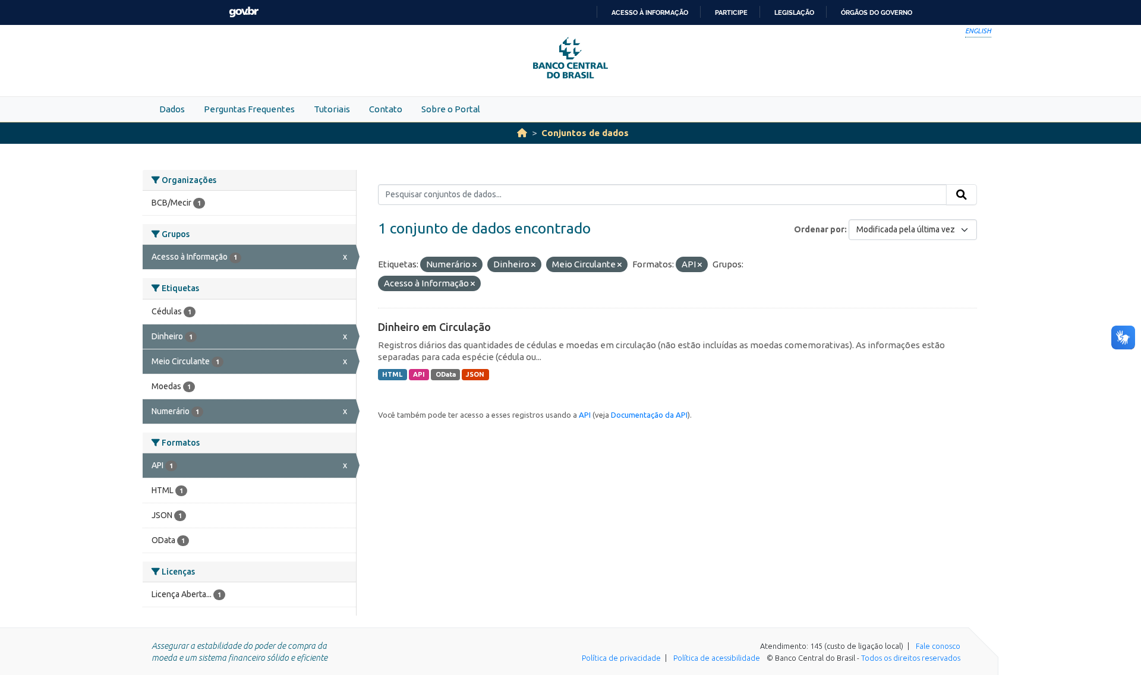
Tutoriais (332, 109)
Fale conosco (938, 646)
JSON (475, 374)
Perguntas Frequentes (249, 109)
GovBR (244, 12)
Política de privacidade (621, 658)
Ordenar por (819, 229)
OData (446, 374)
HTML (392, 374)
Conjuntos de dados (585, 133)
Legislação (794, 12)
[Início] (522, 133)
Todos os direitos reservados (910, 658)
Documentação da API (649, 415)
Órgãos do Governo (876, 12)
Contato (385, 109)
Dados (172, 109)
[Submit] (961, 195)
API (419, 374)
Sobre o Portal (450, 109)
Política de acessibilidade (716, 658)
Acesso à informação (650, 12)
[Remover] (474, 265)
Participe (731, 12)
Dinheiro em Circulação (434, 327)
